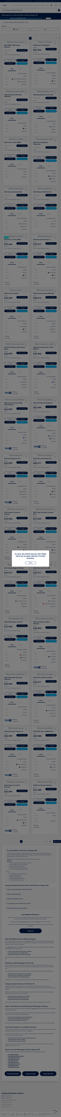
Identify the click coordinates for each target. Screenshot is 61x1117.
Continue (30, 562)
